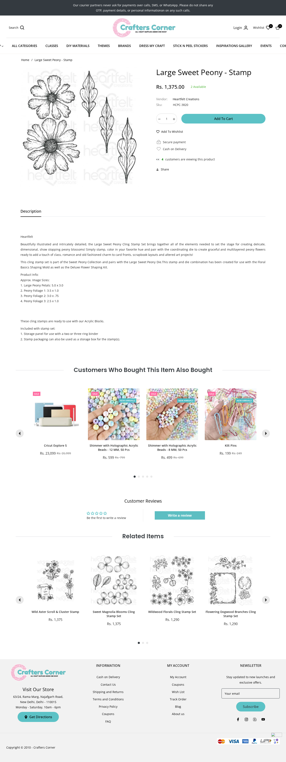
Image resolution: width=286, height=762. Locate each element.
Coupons (108, 714)
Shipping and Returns (108, 692)
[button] (16, 27)
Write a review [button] (180, 515)
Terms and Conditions (108, 699)
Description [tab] (31, 211)
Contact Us (108, 685)
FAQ (108, 721)
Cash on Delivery (108, 677)
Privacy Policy (108, 707)
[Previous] (20, 433)
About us (178, 714)
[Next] (266, 433)
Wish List (178, 692)
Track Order (178, 699)
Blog (178, 707)
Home (25, 60)
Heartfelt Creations (186, 99)
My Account (178, 677)
